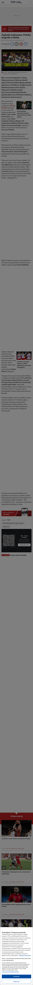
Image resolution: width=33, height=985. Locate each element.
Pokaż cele (16, 981)
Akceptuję (16, 976)
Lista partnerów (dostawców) (10, 972)
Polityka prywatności (25, 955)
